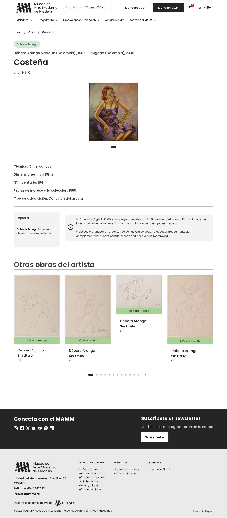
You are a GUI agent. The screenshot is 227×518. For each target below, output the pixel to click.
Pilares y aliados (88, 485)
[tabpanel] (113, 112)
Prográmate (46, 20)
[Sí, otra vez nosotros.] (203, 511)
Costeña (48, 32)
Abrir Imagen (113, 112)
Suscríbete (154, 437)
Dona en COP (168, 8)
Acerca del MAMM (141, 20)
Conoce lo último (160, 469)
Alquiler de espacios (126, 469)
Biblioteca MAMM (125, 473)
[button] (202, 7)
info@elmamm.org (27, 494)
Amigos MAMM (114, 20)
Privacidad (105, 511)
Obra (31, 32)
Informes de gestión (91, 477)
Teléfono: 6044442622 (29, 488)
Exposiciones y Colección (79, 20)
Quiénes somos (88, 469)
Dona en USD (135, 8)
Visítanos (22, 20)
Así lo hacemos (88, 481)
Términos (90, 511)
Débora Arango (27, 229)
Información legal (89, 489)
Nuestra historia (88, 473)
